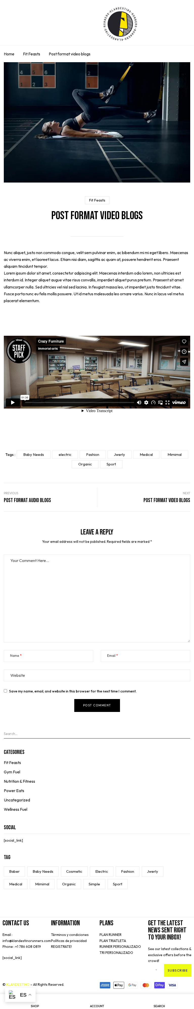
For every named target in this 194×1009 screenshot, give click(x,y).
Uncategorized (17, 799)
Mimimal (42, 884)
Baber (14, 871)
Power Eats (14, 790)
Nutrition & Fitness (19, 781)
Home (9, 53)
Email (111, 655)
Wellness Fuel (15, 809)
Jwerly (152, 871)
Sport (117, 884)
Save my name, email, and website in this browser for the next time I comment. (73, 691)
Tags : (10, 454)
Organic (69, 884)
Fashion (127, 871)
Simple (94, 884)
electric (101, 871)
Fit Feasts (31, 53)
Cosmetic (74, 871)
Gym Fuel (12, 771)
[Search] (188, 733)
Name (14, 655)
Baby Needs (43, 871)
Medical (15, 884)
